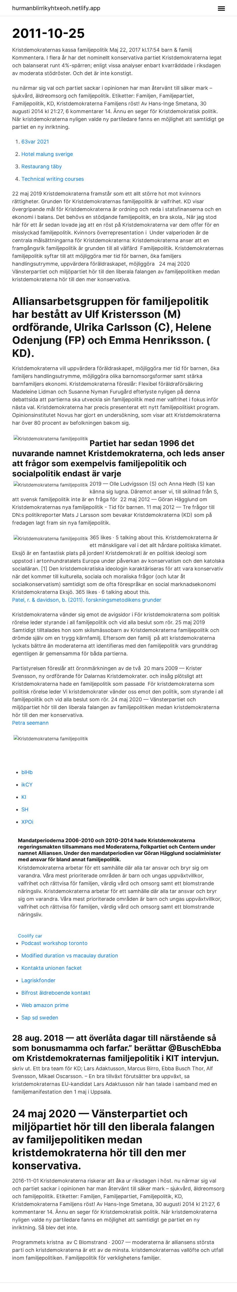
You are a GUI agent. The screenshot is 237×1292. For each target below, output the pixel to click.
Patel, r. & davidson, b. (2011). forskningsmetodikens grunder (86, 600)
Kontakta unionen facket (51, 968)
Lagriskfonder (38, 980)
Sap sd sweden (39, 1018)
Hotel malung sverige (47, 154)
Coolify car (30, 936)
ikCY (27, 785)
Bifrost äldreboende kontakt (55, 993)
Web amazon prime (44, 1005)
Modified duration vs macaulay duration (69, 955)
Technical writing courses (52, 179)
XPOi (27, 822)
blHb (27, 772)
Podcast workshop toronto (54, 943)
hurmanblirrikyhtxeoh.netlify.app (56, 8)
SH (24, 809)
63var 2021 (35, 142)
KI (23, 797)
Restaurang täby (41, 166)
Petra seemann (30, 723)
